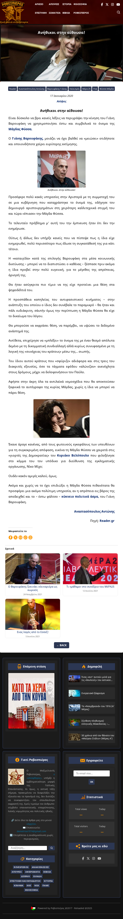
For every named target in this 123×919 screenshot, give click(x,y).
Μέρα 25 (86, 88)
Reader (12, 88)
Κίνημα (18, 885)
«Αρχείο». (31, 823)
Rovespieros (21, 867)
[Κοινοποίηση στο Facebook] (10, 537)
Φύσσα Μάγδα (107, 88)
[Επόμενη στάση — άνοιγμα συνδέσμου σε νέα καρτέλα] (31, 701)
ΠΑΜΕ (45, 885)
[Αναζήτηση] (118, 12)
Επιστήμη (41, 12)
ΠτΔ (95, 88)
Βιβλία (66, 12)
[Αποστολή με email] (20, 537)
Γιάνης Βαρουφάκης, (28, 138)
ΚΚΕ (29, 885)
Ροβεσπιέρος (81, 12)
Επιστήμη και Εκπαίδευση (25, 880)
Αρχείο (39, 4)
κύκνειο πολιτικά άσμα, (80, 496)
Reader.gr (107, 521)
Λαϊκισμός (75, 88)
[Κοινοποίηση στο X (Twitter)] (15, 537)
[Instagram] (112, 4)
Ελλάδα (37, 876)
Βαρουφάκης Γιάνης (57, 88)
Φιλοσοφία (80, 4)
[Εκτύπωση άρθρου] (30, 537)
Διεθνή (25, 876)
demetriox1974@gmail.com (31, 831)
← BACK (62, 645)
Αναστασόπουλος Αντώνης (32, 88)
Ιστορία (66, 4)
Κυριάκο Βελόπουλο (73, 455)
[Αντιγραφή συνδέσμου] (25, 537)
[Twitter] (107, 4)
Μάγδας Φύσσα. (20, 129)
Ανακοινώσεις (40, 867)
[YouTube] (118, 4)
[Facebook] (102, 4)
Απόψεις (54, 4)
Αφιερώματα (32, 871)
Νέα (36, 885)
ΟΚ (91, 782)
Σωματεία (55, 12)
